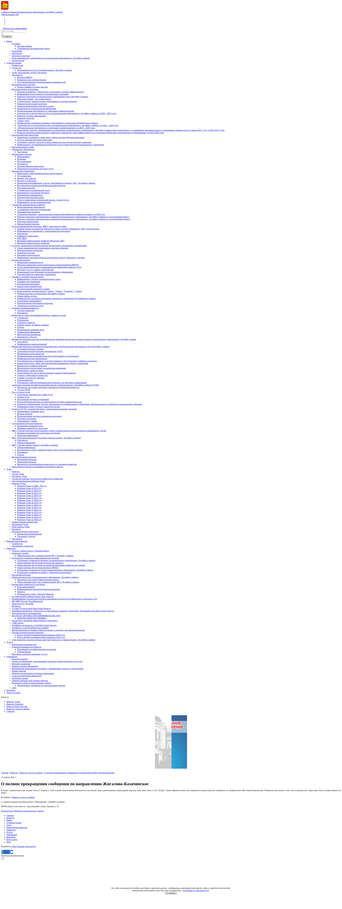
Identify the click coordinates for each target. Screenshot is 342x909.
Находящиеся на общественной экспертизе (36, 649)
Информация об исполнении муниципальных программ (43, 94)
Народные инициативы (28, 221)
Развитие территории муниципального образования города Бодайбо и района (52, 96)
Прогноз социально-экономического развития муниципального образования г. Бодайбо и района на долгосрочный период (73, 217)
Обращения (11, 656)
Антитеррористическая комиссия (27, 423)
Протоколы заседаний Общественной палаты (38, 580)
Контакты (16, 529)
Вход (8, 842)
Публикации (23, 320)
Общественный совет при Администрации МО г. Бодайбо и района (48, 582)
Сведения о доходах (26, 536)
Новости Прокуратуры (16, 706)
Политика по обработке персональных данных (22, 811)
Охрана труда (23, 397)
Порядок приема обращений (25, 666)
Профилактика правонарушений (32, 344)
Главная (4, 773)
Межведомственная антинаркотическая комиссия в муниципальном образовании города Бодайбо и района (61, 346)
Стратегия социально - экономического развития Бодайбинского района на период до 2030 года (61, 214)
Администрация (13, 63)
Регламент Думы (19, 476)
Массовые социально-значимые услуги (29, 654)
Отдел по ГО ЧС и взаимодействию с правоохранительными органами (44, 409)
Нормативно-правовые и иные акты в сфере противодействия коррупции (50, 137)
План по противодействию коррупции (34, 140)
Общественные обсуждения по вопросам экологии (40, 563)
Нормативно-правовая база (29, 534)
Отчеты (20, 327)
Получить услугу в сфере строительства (35, 270)
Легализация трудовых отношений (33, 399)
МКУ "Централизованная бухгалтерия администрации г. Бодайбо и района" (46, 438)
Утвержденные (24, 652)
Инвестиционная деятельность (31, 207)
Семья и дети (23, 120)
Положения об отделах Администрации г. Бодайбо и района (44, 70)
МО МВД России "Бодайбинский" (27, 601)
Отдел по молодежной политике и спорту (31, 289)
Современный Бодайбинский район (33, 48)
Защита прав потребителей (29, 286)
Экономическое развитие (28, 212)
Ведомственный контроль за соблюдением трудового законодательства (49, 402)
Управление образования (23, 149)
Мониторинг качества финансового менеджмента (40, 173)
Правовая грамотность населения (32, 428)
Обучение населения (26, 419)
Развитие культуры (25, 118)
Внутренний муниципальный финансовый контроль (41, 185)
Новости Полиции (14, 704)
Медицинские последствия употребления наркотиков (41, 368)
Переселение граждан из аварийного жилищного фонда (37, 467)
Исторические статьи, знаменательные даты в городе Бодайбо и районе (49, 450)
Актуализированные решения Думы (28, 481)
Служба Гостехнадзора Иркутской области (31, 608)
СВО (14, 688)
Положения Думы (20, 524)
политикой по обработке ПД (196, 890)
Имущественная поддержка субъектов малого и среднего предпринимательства (48, 630)
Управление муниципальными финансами (36, 108)
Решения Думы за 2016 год (29, 495)
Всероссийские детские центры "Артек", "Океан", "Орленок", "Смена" (49, 291)
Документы (17, 75)
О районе (16, 44)
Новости (16, 471)
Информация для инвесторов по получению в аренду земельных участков (51, 257)
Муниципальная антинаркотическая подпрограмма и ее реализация (48, 356)
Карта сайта (11, 839)
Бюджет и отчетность (26, 181)
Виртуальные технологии (24, 846)
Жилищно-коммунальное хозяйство (33, 243)
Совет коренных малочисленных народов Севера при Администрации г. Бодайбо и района (53, 640)
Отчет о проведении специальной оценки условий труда (43, 200)
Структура (16, 68)
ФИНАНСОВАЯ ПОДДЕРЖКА (32, 618)
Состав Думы (18, 474)
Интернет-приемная (21, 664)
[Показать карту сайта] (6, 24)
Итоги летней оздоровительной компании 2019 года (41, 637)
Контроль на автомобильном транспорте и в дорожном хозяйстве (47, 464)
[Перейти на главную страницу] (6, 19)
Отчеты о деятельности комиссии (32, 375)
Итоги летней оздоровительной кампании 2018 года (41, 635)
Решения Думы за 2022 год (29, 510)
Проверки (21, 159)
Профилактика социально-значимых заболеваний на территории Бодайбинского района (57, 123)
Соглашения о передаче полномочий (33, 209)
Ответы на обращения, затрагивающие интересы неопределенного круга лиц (47, 661)
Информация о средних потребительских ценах (39, 279)
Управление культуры (22, 154)
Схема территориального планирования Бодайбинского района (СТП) (49, 267)
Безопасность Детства (27, 337)
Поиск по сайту (13, 692)
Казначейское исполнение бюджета (33, 193)
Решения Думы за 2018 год (29, 500)
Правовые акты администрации (31, 80)
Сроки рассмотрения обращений (27, 676)
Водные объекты (24, 414)
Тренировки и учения (27, 421)
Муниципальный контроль (24, 457)
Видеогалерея (18, 60)
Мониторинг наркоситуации (30, 370)
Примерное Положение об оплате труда (35, 169)
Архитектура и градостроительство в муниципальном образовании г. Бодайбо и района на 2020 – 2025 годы (66, 113)
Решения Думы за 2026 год (29, 519)
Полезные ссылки (20, 678)
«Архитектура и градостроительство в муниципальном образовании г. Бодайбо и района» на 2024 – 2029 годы (67, 125)
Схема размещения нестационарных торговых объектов (42, 248)
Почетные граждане (21, 56)
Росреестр (16, 606)
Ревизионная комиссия (16, 541)
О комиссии (22, 318)
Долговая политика (26, 188)
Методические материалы (29, 334)
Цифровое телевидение (27, 236)
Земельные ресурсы (26, 253)
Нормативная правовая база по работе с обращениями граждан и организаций (47, 668)
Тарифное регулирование (28, 282)
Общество (11, 548)
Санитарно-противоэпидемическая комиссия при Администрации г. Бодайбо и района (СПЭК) (55, 385)
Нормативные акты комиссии (30, 354)
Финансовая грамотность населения (28, 584)
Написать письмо (20, 659)
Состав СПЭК (23, 390)
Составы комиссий (25, 310)
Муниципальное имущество (30, 250)
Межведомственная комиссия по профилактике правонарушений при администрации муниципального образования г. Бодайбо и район (74, 339)
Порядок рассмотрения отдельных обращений (33, 673)
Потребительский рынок (28, 284)
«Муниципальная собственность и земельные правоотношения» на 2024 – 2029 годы (56, 128)
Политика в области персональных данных (31, 683)
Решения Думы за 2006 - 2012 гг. (32, 486)
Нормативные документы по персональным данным (41, 685)
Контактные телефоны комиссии (32, 366)
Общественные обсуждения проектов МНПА (38, 568)
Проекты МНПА (24, 77)
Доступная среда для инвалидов (26, 613)
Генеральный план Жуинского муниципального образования (45, 272)
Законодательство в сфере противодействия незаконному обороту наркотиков (52, 363)
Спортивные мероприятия (29, 301)
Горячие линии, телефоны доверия (33, 325)
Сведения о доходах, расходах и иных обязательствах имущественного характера (54, 142)
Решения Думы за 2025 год (29, 517)
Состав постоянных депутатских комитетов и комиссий (37, 479)
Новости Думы (13, 702)
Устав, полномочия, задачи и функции (29, 72)
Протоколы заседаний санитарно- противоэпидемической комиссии (48, 387)
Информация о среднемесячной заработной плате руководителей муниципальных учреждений (60, 145)
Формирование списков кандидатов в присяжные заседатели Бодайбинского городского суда (54, 599)
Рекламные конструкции (28, 255)
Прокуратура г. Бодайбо (23, 604)
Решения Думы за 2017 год (29, 498)
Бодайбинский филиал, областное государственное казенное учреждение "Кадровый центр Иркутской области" (63, 611)
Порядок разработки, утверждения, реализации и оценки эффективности (50, 92)
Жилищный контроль (27, 459)
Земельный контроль (26, 462)
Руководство (17, 65)
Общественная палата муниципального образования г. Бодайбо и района (45, 577)
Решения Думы (19, 483)
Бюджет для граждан (26, 178)
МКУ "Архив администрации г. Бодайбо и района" (35, 445)
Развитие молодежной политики (32, 104)
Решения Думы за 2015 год (29, 493)
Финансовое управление (23, 171)
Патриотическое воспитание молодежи (35, 303)
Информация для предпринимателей (34, 202)
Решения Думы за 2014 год (29, 491)
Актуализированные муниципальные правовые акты (41, 82)
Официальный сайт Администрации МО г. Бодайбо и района (45, 556)
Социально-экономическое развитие (28, 205)
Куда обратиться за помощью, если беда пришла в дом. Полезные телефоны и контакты (57, 361)
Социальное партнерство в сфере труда (35, 394)
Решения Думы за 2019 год (29, 503)
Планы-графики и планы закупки (32, 87)
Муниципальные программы (25, 89)
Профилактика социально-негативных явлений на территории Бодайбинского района (56, 298)
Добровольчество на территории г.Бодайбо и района (41, 294)
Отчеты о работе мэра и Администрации (30, 551)
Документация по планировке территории (36, 274)
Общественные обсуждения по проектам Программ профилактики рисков (51, 565)
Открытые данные (20, 553)
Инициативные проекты (28, 224)
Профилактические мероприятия (32, 358)
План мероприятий (26, 587)
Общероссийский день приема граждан (30, 680)
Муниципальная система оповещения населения (39, 416)
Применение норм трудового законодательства (38, 406)
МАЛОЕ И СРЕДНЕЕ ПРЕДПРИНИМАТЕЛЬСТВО (36, 616)
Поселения (17, 53)
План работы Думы (21, 527)
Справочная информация (28, 332)
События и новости (26, 322)
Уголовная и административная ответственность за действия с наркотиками (52, 382)
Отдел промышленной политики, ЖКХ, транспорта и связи (39, 226)
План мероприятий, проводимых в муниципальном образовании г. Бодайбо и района (51, 58)
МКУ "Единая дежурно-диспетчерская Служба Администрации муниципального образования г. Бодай (59, 431)
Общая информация (26, 443)
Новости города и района (18, 709)
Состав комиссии (25, 380)
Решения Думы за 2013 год (29, 488)
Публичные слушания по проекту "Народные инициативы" (44, 572)
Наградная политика (21, 575)
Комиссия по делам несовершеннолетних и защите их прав (39, 315)
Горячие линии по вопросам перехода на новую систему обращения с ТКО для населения (58, 229)
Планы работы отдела (27, 296)
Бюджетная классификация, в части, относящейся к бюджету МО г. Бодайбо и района (56, 183)
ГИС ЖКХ (22, 238)
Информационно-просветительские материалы (38, 589)
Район (9, 41)
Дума (8, 469)
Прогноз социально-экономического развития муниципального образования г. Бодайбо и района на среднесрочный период (73, 219)
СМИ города (17, 623)
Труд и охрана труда (21, 392)
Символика (17, 51)
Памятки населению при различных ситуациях (38, 433)
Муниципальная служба (23, 147)
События (10, 711)
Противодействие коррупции (25, 135)
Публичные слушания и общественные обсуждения (35, 558)
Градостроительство (21, 260)
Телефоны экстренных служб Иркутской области (34, 625)
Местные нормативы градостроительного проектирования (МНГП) (48, 265)
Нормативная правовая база (29, 195)
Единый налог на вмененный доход (33, 190)
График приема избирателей (25, 522)
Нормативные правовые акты (30, 330)
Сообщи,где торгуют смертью (30, 378)
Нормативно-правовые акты (30, 262)
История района (24, 46)
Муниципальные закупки (23, 84)
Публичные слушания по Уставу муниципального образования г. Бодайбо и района (55, 570)
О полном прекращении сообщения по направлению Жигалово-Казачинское (79, 773)
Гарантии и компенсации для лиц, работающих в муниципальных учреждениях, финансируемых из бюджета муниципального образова (79, 404)
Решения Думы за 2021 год (29, 507)
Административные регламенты (26, 647)
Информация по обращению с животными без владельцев (43, 231)
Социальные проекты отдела (30, 306)
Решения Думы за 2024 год (29, 515)
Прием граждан (19, 671)
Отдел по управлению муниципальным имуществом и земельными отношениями (49, 245)
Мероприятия (23, 157)
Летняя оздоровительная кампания (27, 632)
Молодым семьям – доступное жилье (34, 99)
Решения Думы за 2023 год (29, 512)
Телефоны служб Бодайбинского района (30, 628)
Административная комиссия (25, 308)
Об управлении (24, 161)
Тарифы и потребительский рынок (28, 277)
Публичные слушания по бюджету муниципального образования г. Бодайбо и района (56, 560)
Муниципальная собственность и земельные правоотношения (45, 111)
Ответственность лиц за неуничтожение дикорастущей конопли (46, 373)
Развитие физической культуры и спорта (35, 106)
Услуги (9, 642)
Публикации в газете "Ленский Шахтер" (35, 594)
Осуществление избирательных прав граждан (33, 596)
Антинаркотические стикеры (30, 349)
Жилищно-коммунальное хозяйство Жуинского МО (40, 241)
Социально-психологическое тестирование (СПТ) (40, 351)
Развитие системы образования (31, 116)
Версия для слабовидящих (15, 28)
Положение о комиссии (22, 546)
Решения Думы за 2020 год (29, 505)
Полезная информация (27, 435)
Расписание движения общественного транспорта (34, 620)
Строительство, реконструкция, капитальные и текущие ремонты (47, 101)
